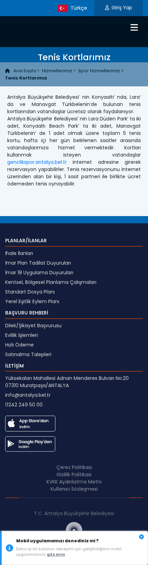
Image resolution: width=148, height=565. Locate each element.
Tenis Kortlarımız (26, 78)
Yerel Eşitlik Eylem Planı (32, 301)
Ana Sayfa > (26, 70)
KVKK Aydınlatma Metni (74, 481)
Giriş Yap (122, 7)
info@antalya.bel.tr (28, 395)
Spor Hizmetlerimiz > (101, 70)
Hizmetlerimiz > (59, 70)
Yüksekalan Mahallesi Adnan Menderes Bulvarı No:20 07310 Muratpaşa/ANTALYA (67, 382)
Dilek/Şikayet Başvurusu (33, 325)
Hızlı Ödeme (19, 344)
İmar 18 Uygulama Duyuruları (39, 272)
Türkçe (78, 7)
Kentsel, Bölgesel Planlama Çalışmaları (50, 282)
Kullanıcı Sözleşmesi (74, 489)
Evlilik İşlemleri (21, 335)
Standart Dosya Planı (30, 291)
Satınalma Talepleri (28, 354)
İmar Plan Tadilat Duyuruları (38, 262)
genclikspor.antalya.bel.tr (37, 162)
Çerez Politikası (74, 467)
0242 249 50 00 (24, 404)
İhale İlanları (19, 253)
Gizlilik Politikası (74, 474)
